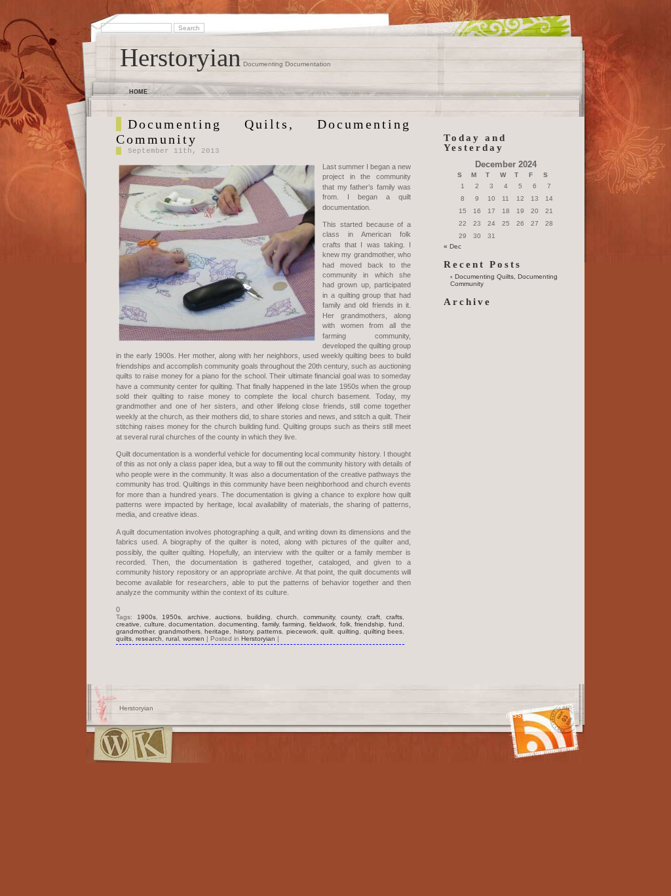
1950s (171, 617)
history (243, 631)
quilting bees (383, 631)
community (319, 617)
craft (373, 617)
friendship (369, 624)
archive (198, 617)
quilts (124, 638)
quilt (326, 631)
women (193, 638)
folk (345, 624)
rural (172, 638)
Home (138, 92)
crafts (394, 617)
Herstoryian (180, 57)
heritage (216, 631)
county (350, 617)
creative (128, 624)
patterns (269, 631)
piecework (301, 631)
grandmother (135, 631)
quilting (348, 631)
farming (293, 624)
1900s (146, 617)
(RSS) (515, 715)
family (270, 624)
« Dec (452, 246)
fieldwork (322, 624)
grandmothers (180, 631)
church (287, 617)
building (259, 617)
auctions (227, 617)
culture (154, 624)
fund (395, 624)
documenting (238, 624)
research (149, 638)
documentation (191, 624)
